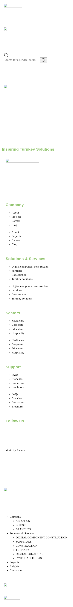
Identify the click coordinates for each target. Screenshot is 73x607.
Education (17, 329)
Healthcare (18, 320)
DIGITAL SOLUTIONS (29, 553)
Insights (14, 566)
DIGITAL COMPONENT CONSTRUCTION (41, 537)
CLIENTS (21, 524)
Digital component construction (30, 266)
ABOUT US (23, 520)
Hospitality (18, 333)
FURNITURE (23, 541)
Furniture (17, 270)
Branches (17, 378)
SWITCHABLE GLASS (29, 558)
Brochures (18, 387)
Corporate (17, 324)
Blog (14, 224)
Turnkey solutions (22, 278)
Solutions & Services (22, 533)
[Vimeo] (50, 431)
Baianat (21, 450)
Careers (16, 220)
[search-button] (43, 60)
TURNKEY (22, 549)
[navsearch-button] (6, 54)
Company (15, 516)
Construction (19, 274)
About (15, 212)
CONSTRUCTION (26, 545)
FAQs (15, 374)
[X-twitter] (20, 431)
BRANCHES (23, 529)
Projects (16, 216)
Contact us (18, 383)
